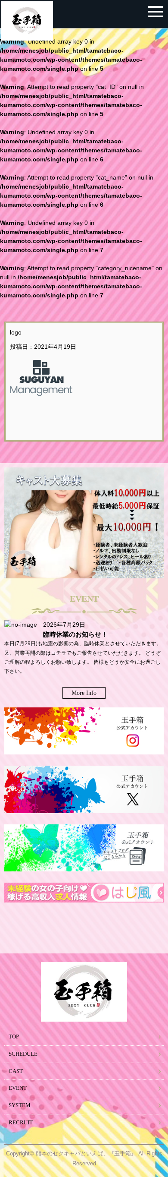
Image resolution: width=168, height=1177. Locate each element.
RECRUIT (21, 1123)
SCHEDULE (23, 1054)
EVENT (18, 1088)
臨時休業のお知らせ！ (75, 634)
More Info (84, 693)
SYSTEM (20, 1105)
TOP (14, 1037)
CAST (16, 1071)
